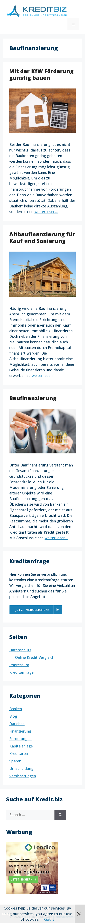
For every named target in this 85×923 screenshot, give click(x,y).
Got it (49, 919)
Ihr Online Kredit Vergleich (31, 657)
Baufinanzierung (33, 398)
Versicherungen (22, 775)
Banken (15, 708)
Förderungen (20, 738)
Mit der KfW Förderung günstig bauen (41, 74)
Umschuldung (21, 768)
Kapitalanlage (21, 746)
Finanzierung (20, 731)
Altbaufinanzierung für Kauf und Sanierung (42, 237)
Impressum (19, 664)
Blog (13, 716)
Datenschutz (20, 649)
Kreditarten (19, 753)
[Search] (60, 815)
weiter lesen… (46, 211)
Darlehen (17, 723)
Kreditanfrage (21, 672)
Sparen (15, 760)
